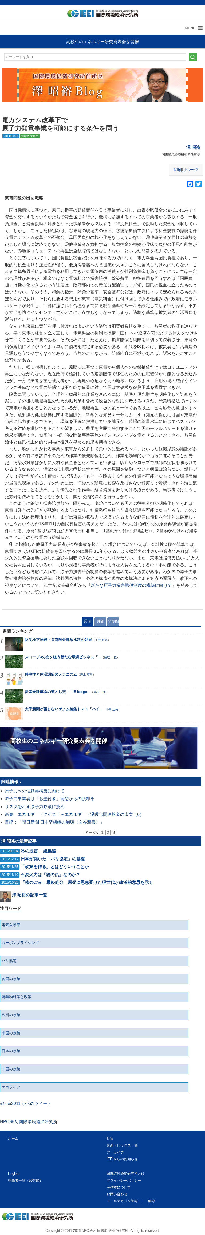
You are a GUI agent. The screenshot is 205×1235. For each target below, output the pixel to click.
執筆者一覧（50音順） (25, 1180)
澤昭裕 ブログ (29, 136)
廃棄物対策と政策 (16, 997)
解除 (151, 1201)
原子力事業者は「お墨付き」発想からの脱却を (49, 798)
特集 (110, 1138)
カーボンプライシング (20, 943)
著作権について (119, 1187)
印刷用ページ (186, 169)
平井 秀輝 (101, 639)
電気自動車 (11, 925)
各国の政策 (11, 979)
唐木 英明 (86, 674)
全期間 (113, 621)
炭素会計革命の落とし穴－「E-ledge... (57, 691)
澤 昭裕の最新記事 (19, 841)
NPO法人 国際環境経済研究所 (28, 1121)
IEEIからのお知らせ (122, 1159)
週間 (87, 621)
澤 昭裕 (193, 147)
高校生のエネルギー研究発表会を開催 (102, 41)
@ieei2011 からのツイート (26, 1103)
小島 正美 (112, 709)
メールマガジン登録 (122, 1201)
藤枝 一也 (110, 657)
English (13, 1174)
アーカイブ (115, 1152)
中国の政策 (11, 1069)
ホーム (13, 1138)
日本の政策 (11, 1051)
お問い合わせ (117, 1194)
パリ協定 (9, 961)
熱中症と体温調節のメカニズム (51, 674)
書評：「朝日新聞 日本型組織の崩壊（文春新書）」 (54, 822)
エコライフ (11, 1087)
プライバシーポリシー (124, 1180)
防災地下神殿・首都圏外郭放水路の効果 (58, 639)
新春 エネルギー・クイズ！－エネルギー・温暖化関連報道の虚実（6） (74, 814)
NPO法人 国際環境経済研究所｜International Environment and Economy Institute (100, 14)
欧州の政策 (11, 1015)
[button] (190, 28)
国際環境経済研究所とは (126, 1174)
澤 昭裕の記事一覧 (29, 895)
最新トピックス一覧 (122, 1145)
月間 (100, 621)
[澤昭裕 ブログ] (102, 85)
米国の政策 (11, 1033)
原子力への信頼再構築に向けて (35, 791)
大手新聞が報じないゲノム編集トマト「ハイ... (64, 709)
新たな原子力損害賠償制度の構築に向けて (131, 585)
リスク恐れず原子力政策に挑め (35, 806)
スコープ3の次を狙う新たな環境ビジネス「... (63, 657)
